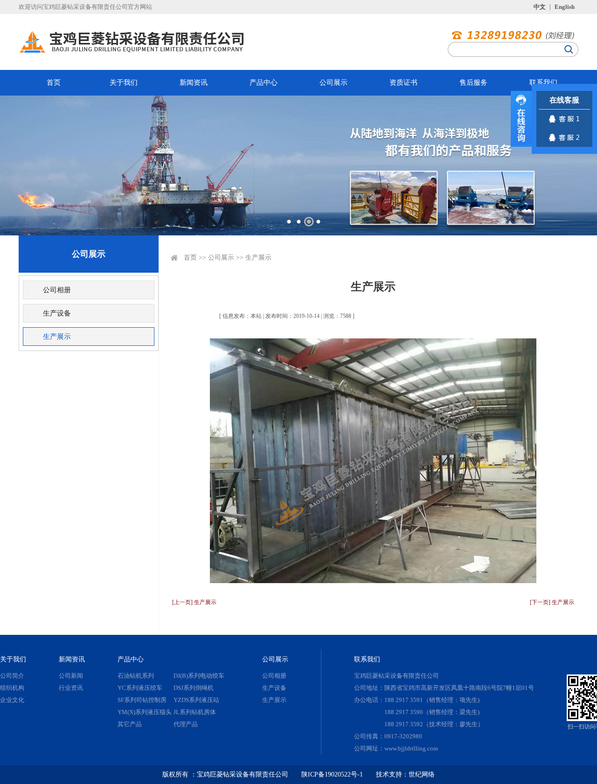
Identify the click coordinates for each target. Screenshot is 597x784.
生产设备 (57, 313)
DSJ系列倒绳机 (194, 687)
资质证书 (403, 82)
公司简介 (12, 675)
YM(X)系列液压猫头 (145, 711)
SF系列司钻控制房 (142, 699)
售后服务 (473, 82)
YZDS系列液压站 (196, 699)
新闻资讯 (194, 82)
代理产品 (186, 724)
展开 (521, 119)
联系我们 (543, 82)
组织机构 (12, 687)
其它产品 (130, 724)
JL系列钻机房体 (195, 711)
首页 (54, 82)
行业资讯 (71, 687)
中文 (540, 6)
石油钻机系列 (136, 675)
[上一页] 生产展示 (194, 602)
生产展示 (57, 336)
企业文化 (12, 699)
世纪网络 (422, 774)
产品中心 (264, 82)
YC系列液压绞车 (140, 687)
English (565, 6)
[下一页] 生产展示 (552, 602)
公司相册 (57, 290)
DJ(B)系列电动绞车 (199, 675)
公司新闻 (71, 675)
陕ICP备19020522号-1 (332, 774)
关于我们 (124, 82)
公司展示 (333, 82)
